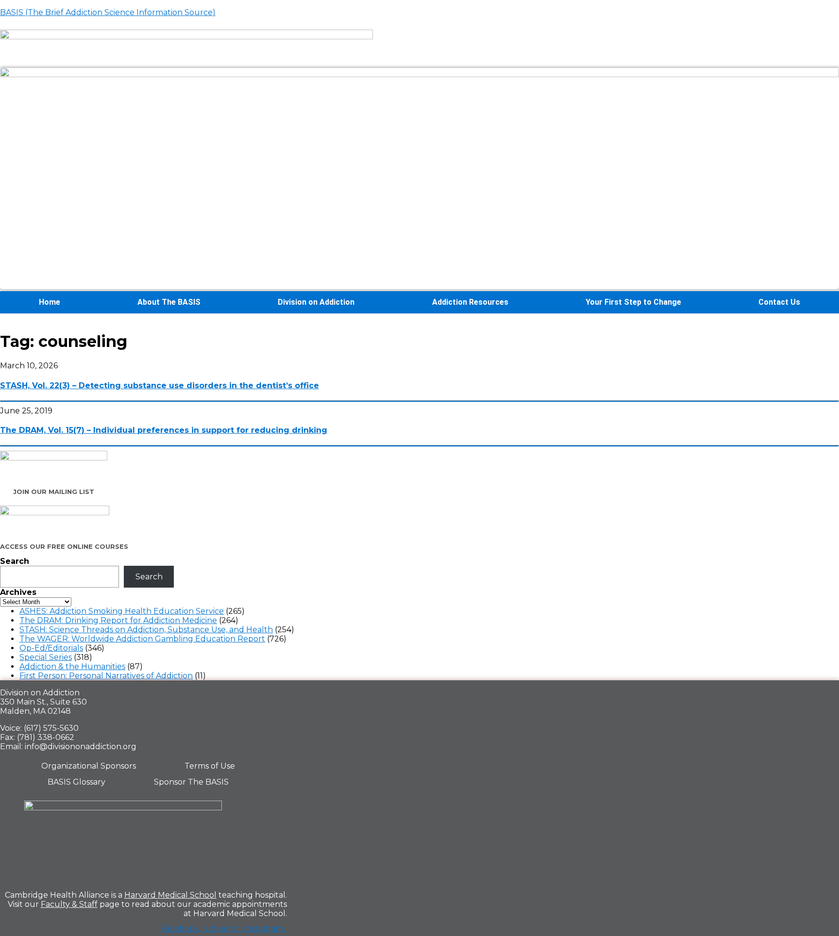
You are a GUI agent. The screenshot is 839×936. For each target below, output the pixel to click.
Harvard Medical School (170, 895)
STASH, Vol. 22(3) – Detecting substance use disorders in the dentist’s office (159, 385)
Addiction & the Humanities (72, 666)
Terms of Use (210, 766)
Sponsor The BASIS (191, 782)
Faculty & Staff (69, 904)
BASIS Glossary (76, 782)
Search (14, 561)
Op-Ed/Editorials (51, 648)
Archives (18, 592)
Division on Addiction (316, 302)
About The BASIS (169, 302)
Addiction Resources (470, 302)
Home (49, 302)
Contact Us (779, 302)
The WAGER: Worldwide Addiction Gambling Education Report (142, 638)
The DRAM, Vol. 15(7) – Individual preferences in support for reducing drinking (163, 430)
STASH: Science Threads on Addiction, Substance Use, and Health (146, 629)
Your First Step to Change (633, 302)
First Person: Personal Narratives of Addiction (106, 675)
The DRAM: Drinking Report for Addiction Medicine (118, 620)
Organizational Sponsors (88, 766)
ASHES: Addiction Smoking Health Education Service (121, 611)
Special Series (45, 657)
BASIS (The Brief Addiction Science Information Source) (108, 12)
